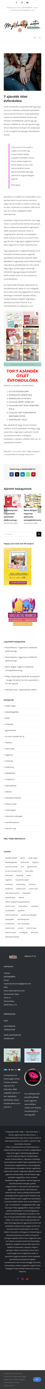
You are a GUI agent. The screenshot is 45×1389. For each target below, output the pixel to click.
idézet (28, 875)
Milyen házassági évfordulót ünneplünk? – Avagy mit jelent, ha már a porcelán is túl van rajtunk (22, 680)
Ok (37, 1379)
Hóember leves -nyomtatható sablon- (21, 690)
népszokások (10, 785)
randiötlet (34, 906)
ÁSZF (6, 1021)
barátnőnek (24, 862)
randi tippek (10, 810)
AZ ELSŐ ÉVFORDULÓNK (19, 391)
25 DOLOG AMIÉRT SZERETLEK (21, 402)
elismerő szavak (11, 867)
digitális (35, 862)
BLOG (29, 451)
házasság (19, 875)
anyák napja (10, 706)
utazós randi (9, 928)
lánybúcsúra (21, 889)
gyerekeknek (10, 730)
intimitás (9, 761)
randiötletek (9, 910)
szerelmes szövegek (13, 816)
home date (9, 749)
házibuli (8, 742)
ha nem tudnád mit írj (14, 736)
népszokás (26, 893)
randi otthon (23, 906)
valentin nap (10, 828)
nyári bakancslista (12, 893)
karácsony (9, 767)
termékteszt (9, 924)
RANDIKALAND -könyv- (18, 419)
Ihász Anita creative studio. (29, 1138)
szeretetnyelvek (23, 919)
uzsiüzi (20, 928)
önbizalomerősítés (13, 798)
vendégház (23, 932)
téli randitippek (24, 924)
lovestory (32, 884)
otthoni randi (10, 804)
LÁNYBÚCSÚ (10, 773)
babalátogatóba (12, 712)
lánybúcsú (9, 889)
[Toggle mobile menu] (40, 37)
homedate (9, 875)
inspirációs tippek (22, 880)
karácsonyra (20, 884)
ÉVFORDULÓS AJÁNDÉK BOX (20, 395)
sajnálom (21, 910)
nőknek (8, 792)
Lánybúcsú (9, 779)
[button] (6, 509)
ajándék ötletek (11, 858)
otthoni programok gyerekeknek (17, 902)
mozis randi (33, 889)
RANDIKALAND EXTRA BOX (20, 398)
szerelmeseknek (12, 822)
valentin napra (10, 932)
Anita (6, 451)
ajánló (22, 858)
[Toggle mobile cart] (35, 37)
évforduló (35, 451)
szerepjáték (9, 919)
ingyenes (9, 755)
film (22, 867)
